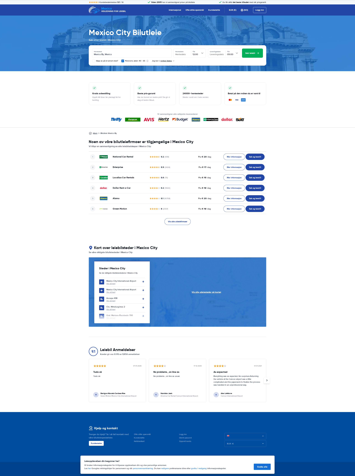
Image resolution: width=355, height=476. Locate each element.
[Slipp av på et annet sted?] (93, 61)
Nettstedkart (139, 441)
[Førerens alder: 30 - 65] (122, 61)
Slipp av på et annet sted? (106, 61)
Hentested (98, 51)
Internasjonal (175, 10)
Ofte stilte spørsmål (195, 10)
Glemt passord (185, 438)
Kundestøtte (214, 10)
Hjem (95, 133)
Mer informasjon (234, 156)
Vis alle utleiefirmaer (177, 221)
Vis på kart (110, 283)
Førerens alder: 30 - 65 (135, 61)
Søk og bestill (255, 156)
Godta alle (262, 466)
